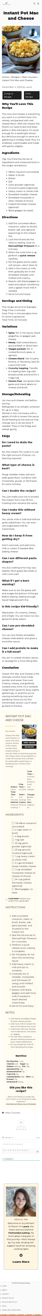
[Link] (22, 1150)
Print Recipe (29, 95)
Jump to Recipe (8, 95)
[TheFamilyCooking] (6, 3)
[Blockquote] (18, 1150)
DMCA (4, 1306)
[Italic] (6, 1150)
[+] (27, 1150)
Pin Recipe (29, 747)
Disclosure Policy (9, 1302)
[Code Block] (20, 1150)
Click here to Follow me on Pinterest (21, 1104)
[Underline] (8, 1150)
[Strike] (11, 1150)
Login (37, 1137)
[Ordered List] (13, 1150)
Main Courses (29, 77)
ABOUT (4, 1290)
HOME (4, 1286)
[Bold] (4, 1150)
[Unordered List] (15, 1150)
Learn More (21, 1261)
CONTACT (5, 1294)
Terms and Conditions (11, 1310)
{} (25, 1150)
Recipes (15, 77)
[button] (34, 3)
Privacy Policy (8, 1298)
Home (5, 77)
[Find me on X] (21, 1255)
